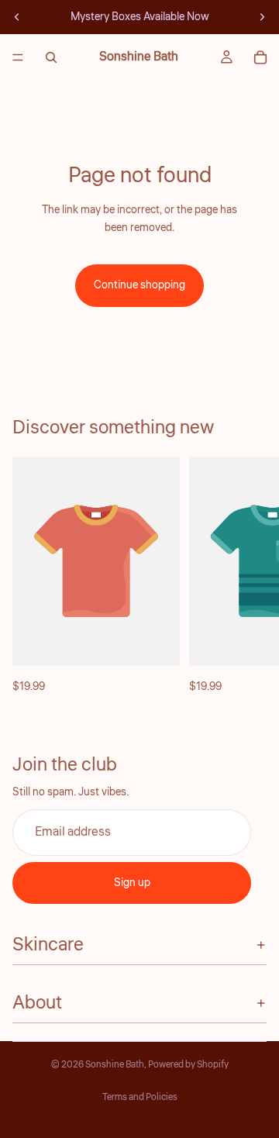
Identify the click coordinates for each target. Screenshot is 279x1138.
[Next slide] (262, 17)
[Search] (51, 57)
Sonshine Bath (114, 1064)
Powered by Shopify (188, 1064)
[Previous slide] (17, 17)
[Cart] (260, 57)
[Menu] (18, 57)
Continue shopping (139, 285)
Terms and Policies (139, 1097)
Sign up (132, 883)
